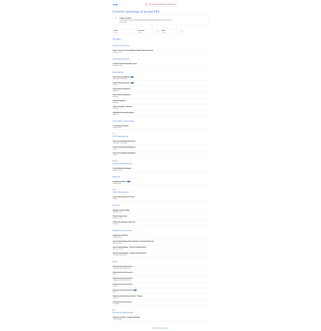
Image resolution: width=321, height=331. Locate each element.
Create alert (123, 22)
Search (116, 30)
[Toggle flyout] (157, 32)
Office (163, 30)
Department (141, 30)
